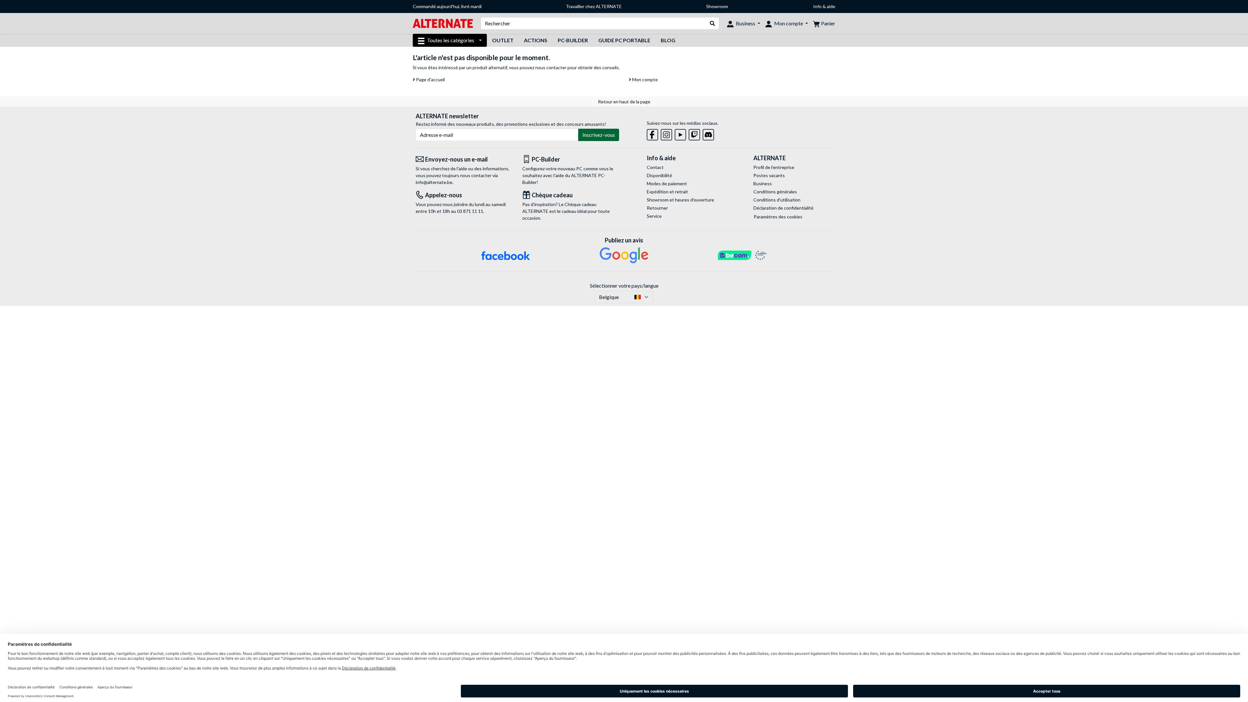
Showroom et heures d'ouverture (680, 199)
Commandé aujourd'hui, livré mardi (447, 6)
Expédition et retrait (667, 191)
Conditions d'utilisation (776, 199)
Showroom (717, 6)
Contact (655, 167)
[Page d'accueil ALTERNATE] (443, 23)
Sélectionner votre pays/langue (624, 285)
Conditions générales (775, 191)
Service (654, 216)
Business (762, 183)
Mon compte (644, 79)
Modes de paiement (667, 183)
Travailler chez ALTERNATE (594, 6)
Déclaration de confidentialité (783, 208)
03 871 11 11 (470, 211)
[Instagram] (666, 133)
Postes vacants (769, 175)
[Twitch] (694, 133)
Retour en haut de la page (624, 101)
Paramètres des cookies (778, 216)
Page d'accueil (430, 79)
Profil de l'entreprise (773, 167)
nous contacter (550, 67)
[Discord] (708, 133)
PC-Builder (573, 40)
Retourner (657, 208)
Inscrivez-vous (598, 135)
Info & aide (824, 6)
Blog (668, 40)
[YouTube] (680, 133)
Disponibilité (659, 175)
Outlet (503, 40)
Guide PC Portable (624, 40)
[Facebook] (652, 133)
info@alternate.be (434, 182)
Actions (535, 40)
